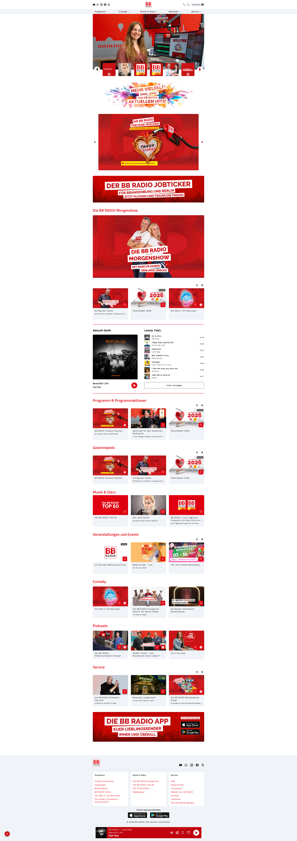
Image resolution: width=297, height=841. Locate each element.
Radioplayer (139, 792)
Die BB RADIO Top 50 (143, 785)
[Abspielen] (196, 832)
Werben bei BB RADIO (182, 792)
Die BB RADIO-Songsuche (146, 781)
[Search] (188, 4)
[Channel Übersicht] (177, 833)
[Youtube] (94, 4)
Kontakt (175, 795)
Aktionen (173, 11)
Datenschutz (177, 785)
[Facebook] (105, 4)
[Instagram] (101, 4)
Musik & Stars (147, 11)
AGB (173, 781)
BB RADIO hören (103, 792)
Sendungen (100, 785)
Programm (100, 11)
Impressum (176, 788)
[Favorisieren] (183, 833)
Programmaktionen (104, 781)
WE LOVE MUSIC (141, 788)
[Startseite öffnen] (148, 4)
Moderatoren (101, 788)
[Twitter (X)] (109, 4)
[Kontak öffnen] (184, 4)
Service (195, 11)
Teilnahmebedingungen (182, 803)
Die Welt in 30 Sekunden (107, 795)
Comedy (123, 11)
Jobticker (176, 799)
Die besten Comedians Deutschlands (106, 800)
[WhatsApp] (98, 4)
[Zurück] (95, 142)
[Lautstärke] (172, 833)
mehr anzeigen (174, 385)
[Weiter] (202, 142)
